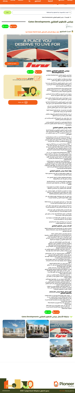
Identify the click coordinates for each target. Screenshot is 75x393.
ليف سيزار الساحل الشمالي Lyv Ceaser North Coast (61, 334)
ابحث (7, 12)
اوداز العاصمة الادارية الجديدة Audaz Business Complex (15, 334)
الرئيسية (67, 17)
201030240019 (6, 390)
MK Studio (62, 390)
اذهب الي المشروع (12, 63)
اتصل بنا (14, 26)
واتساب (6, 26)
